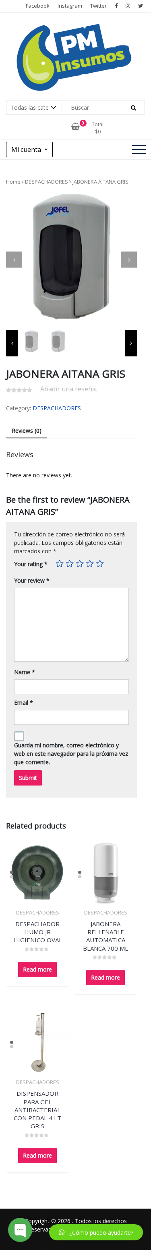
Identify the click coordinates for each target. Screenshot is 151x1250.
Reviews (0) (26, 430)
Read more (37, 969)
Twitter (98, 5)
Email (23, 702)
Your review (32, 580)
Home (13, 181)
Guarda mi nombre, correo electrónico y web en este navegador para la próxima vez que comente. (71, 753)
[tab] (26, 430)
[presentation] (14, 260)
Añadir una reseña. (68, 389)
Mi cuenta (27, 149)
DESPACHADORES (46, 181)
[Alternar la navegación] (139, 149)
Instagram (70, 5)
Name (24, 672)
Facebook (38, 5)
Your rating (31, 564)
